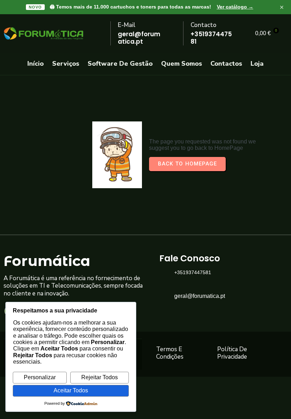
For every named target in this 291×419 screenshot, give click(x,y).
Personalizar (40, 377)
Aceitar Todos (71, 390)
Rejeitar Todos (99, 377)
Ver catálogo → (235, 7)
